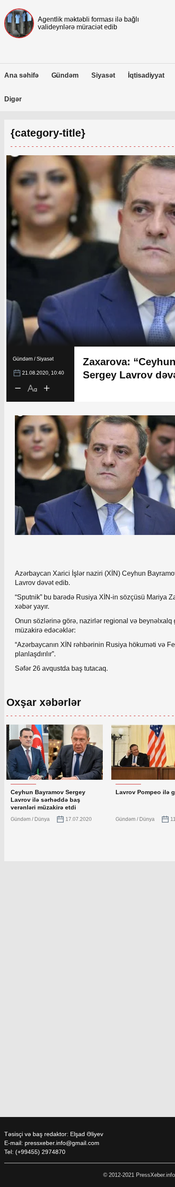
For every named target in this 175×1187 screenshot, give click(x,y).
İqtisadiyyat (146, 75)
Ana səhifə (21, 75)
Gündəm (65, 75)
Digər (13, 99)
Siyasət (103, 75)
